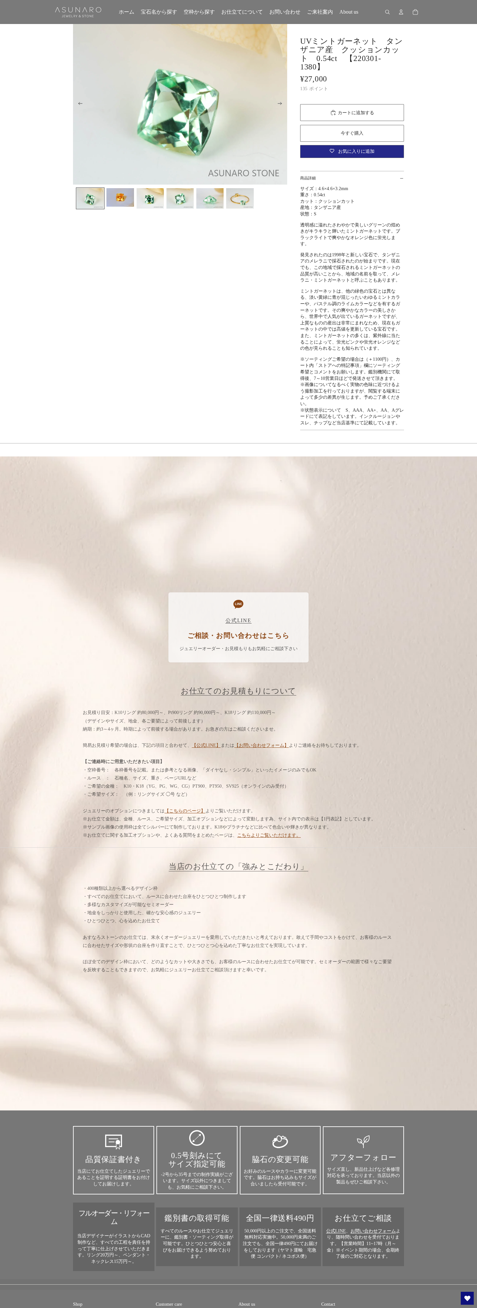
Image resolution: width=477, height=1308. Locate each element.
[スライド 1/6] (90, 198)
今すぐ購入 (352, 133)
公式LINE (336, 1231)
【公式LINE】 (206, 745)
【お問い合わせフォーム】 (261, 745)
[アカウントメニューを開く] (401, 12)
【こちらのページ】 (185, 810)
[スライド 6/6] (239, 198)
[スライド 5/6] (210, 198)
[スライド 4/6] (180, 198)
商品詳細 (308, 178)
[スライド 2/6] (120, 197)
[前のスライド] (78, 104)
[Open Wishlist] (467, 1298)
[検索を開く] (387, 12)
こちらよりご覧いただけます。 (269, 835)
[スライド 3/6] (150, 198)
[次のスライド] (281, 104)
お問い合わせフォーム (373, 1231)
